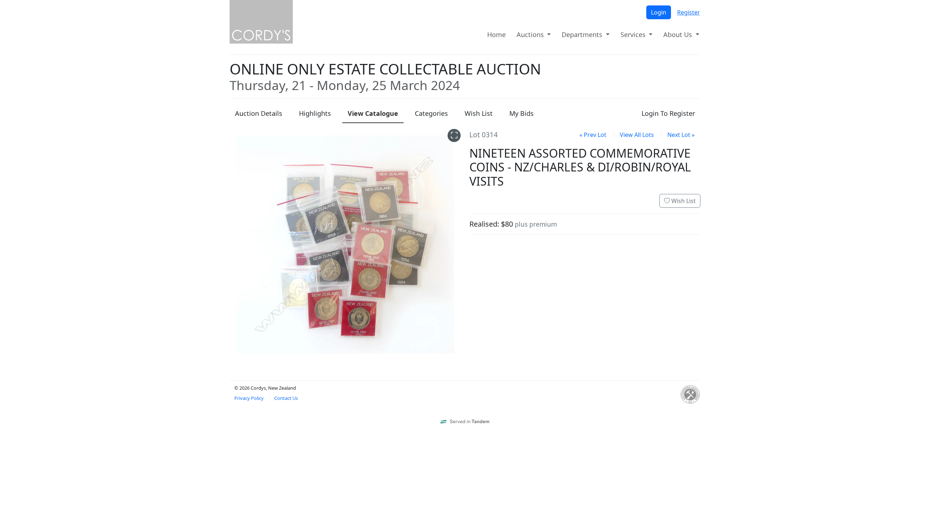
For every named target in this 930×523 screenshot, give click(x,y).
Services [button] (633, 34)
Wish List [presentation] (479, 113)
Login (658, 12)
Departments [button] (583, 34)
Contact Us (286, 398)
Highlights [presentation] (315, 113)
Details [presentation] (258, 113)
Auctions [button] (531, 34)
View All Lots (637, 135)
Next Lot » (681, 135)
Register (688, 12)
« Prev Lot (592, 135)
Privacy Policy (249, 398)
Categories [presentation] (431, 113)
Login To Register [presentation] (668, 113)
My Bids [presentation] (521, 113)
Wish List (683, 201)
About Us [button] (678, 34)
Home (496, 34)
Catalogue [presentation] (373, 113)
